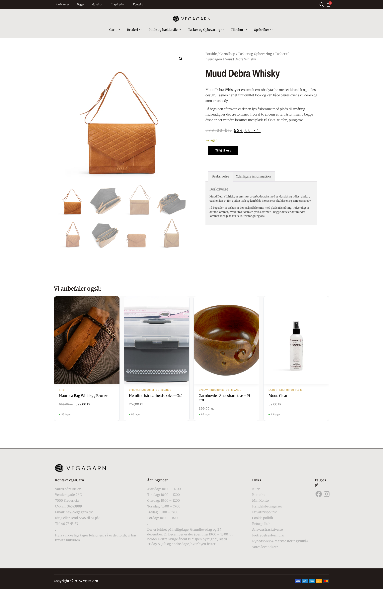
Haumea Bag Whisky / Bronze (83, 395)
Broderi (132, 30)
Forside (211, 54)
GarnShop (227, 54)
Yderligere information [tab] (253, 176)
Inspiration (118, 4)
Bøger (80, 4)
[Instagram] (327, 494)
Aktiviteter (62, 4)
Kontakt (138, 4)
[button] (180, 58)
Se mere (87, 340)
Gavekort (98, 4)
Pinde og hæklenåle (163, 30)
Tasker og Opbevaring (204, 30)
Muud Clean (278, 395)
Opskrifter (261, 30)
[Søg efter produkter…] (321, 4)
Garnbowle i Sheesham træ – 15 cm (224, 397)
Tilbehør (237, 30)
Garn (112, 30)
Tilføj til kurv (223, 150)
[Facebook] (319, 494)
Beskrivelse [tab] (220, 176)
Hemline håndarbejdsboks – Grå (156, 395)
